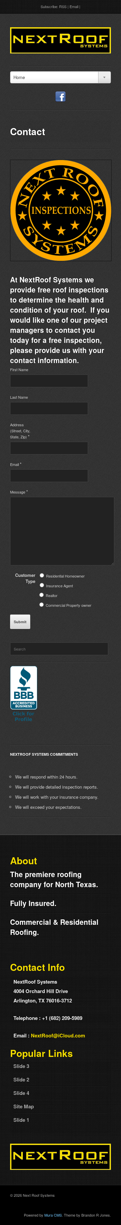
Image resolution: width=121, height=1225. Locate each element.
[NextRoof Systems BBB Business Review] (23, 721)
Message (19, 492)
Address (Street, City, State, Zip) (20, 431)
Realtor (51, 595)
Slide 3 (21, 1066)
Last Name (19, 397)
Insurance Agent (59, 585)
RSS (63, 6)
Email (74, 6)
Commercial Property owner (68, 605)
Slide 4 (21, 1093)
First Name (19, 369)
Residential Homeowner (65, 576)
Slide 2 (21, 1079)
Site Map (23, 1106)
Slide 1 (21, 1119)
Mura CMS (53, 1215)
